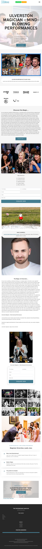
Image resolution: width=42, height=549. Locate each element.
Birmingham (21, 539)
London (14, 541)
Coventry (18, 540)
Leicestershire (12, 541)
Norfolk (24, 541)
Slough (23, 542)
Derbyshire (20, 540)
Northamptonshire (27, 541)
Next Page (12, 498)
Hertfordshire (24, 540)
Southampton (25, 542)
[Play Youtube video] (21, 65)
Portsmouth (18, 542)
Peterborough (15, 542)
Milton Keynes (22, 541)
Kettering (10, 541)
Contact (16, 485)
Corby (26, 539)
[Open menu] (39, 2)
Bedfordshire (18, 539)
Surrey (27, 542)
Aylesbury (16, 539)
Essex (21, 540)
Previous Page (6, 498)
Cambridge (25, 539)
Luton (16, 541)
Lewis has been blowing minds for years (11, 234)
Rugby (21, 542)
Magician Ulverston (17, 448)
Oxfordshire (32, 541)
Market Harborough (18, 541)
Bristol (22, 539)
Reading (20, 542)
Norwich (30, 541)
